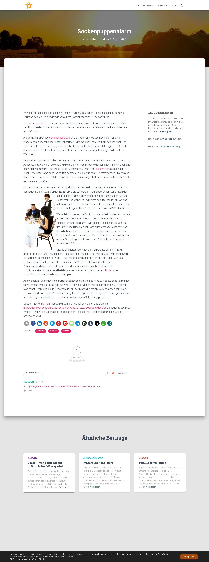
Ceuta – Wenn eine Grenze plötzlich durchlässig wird (45, 464)
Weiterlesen (64, 487)
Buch (108, 270)
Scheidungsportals (59, 137)
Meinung (66, 331)
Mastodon (167, 139)
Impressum (148, 5)
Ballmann (46, 303)
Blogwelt (53, 331)
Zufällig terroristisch (152, 462)
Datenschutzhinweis (166, 5)
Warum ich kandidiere (98, 462)
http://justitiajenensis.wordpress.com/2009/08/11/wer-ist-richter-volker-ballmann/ (62, 386)
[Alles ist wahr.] (28, 5)
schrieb (40, 123)
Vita (137, 5)
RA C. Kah (29, 382)
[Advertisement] (104, 89)
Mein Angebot (166, 131)
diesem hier (102, 168)
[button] (26, 323)
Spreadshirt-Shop (172, 146)
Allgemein (41, 331)
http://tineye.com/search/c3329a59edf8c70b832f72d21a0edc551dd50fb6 (65, 307)
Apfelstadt (88, 458)
